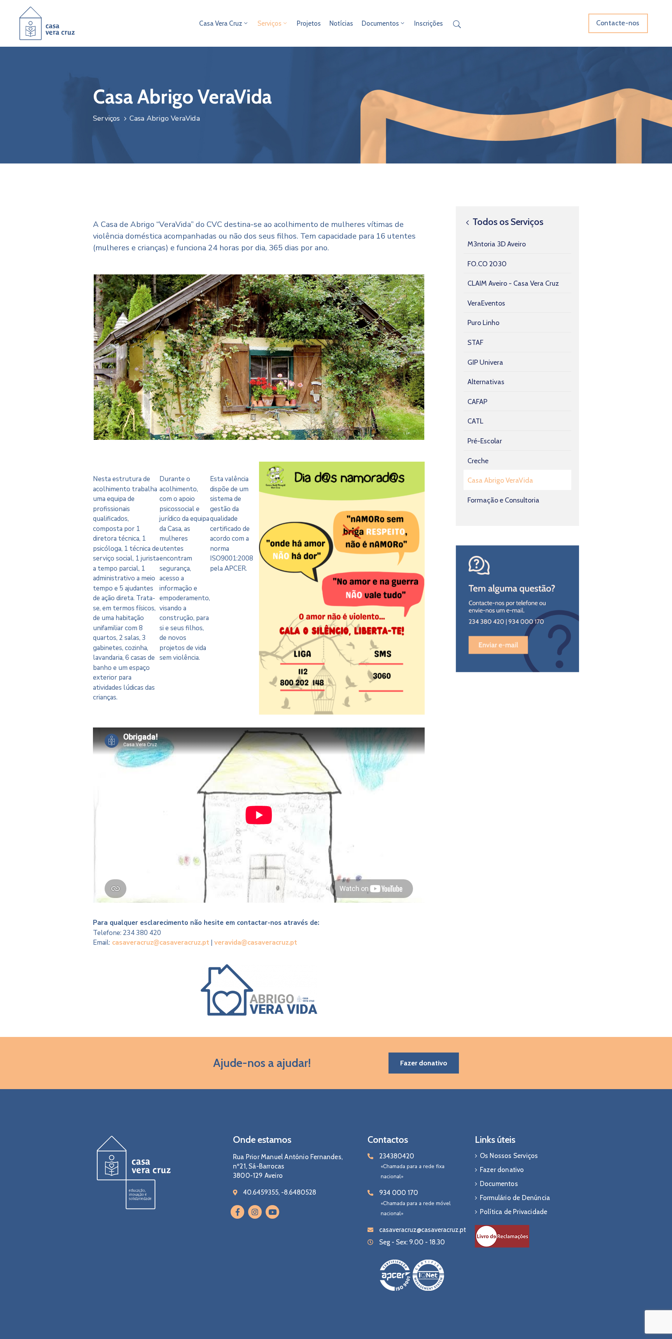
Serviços (269, 23)
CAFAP (477, 401)
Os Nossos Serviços (509, 1156)
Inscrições (428, 23)
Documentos (380, 23)
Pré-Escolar (484, 441)
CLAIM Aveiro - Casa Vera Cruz (513, 283)
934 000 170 (398, 1193)
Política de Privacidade (514, 1212)
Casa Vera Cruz (220, 23)
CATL (475, 421)
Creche (477, 460)
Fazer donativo (502, 1170)
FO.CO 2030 (487, 263)
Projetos (309, 23)
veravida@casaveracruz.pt (255, 942)
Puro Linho (483, 322)
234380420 (396, 1156)
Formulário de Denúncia (515, 1198)
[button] (618, 23)
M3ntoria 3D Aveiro (496, 244)
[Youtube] (272, 1212)
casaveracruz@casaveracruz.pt (160, 942)
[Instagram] (255, 1212)
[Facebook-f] (237, 1212)
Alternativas (485, 382)
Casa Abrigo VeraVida (500, 480)
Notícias (341, 23)
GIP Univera (485, 362)
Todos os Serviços (507, 221)
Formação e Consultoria (503, 500)
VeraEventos (486, 303)
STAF (475, 342)
